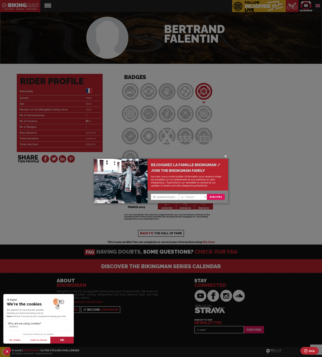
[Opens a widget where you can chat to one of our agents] (309, 351)
